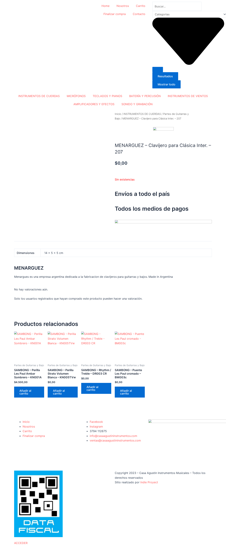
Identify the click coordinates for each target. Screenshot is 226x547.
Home (105, 6)
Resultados (165, 76)
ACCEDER (21, 543)
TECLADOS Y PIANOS (107, 96)
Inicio (118, 114)
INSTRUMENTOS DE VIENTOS (188, 96)
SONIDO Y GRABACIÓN (137, 104)
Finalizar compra (114, 14)
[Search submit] (157, 69)
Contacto (139, 14)
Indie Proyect (149, 482)
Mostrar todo (166, 84)
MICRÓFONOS (76, 96)
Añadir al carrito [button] (25, 392)
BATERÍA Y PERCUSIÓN (145, 96)
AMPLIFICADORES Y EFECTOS (93, 104)
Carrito (140, 6)
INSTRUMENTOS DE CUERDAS (39, 96)
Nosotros (123, 6)
